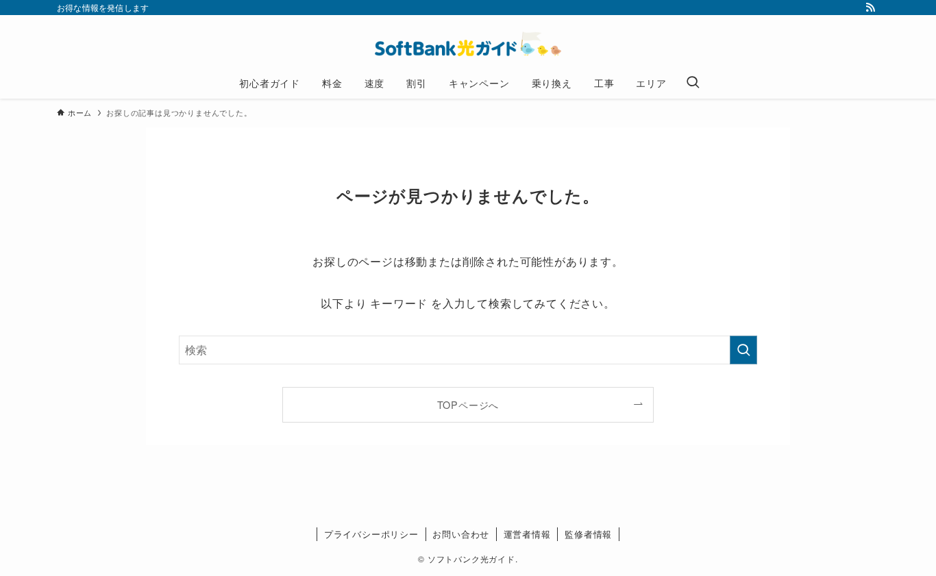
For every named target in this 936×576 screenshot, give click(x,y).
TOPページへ (468, 404)
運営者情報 (527, 533)
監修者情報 (588, 533)
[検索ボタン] (693, 83)
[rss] (870, 7)
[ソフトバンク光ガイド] (468, 44)
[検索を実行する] (743, 350)
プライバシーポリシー (371, 533)
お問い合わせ (460, 533)
